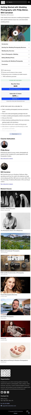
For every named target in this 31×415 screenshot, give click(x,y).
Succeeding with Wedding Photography (12, 61)
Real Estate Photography (7, 316)
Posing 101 (3, 338)
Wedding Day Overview (8, 51)
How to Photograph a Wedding (10, 54)
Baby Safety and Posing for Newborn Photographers (14, 360)
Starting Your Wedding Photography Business (14, 47)
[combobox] (16, 2)
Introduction (5, 44)
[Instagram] (8, 392)
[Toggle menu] (29, 2)
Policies (15, 413)
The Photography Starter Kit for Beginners (12, 230)
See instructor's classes (7, 158)
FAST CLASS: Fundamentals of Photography (12, 273)
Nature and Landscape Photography (10, 251)
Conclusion (5, 64)
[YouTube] (2, 392)
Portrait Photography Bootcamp (9, 294)
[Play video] (15, 33)
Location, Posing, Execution (8, 208)
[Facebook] (5, 392)
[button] (27, 411)
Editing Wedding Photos (8, 58)
